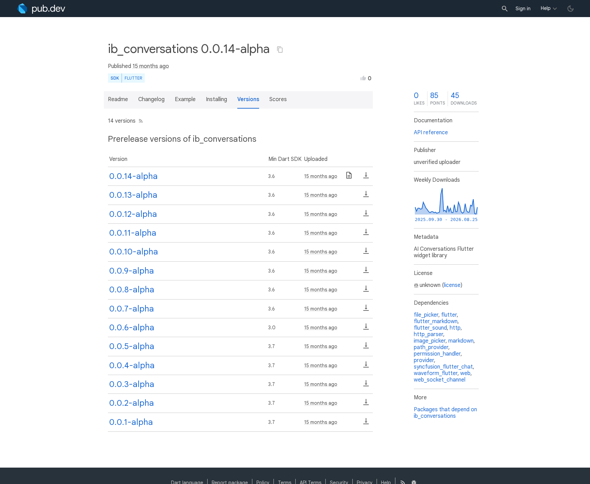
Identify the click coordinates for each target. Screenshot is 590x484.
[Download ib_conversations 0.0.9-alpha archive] (366, 272)
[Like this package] (363, 77)
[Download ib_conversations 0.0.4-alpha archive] (366, 367)
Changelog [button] (151, 99)
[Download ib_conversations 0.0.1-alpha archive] (366, 423)
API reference (431, 132)
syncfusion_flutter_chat (443, 366)
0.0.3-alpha (131, 384)
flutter (449, 315)
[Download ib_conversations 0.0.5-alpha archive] (366, 348)
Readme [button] (118, 99)
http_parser (428, 334)
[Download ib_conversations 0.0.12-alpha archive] (366, 215)
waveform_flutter (436, 373)
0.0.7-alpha (131, 309)
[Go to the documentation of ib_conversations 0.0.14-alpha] (349, 178)
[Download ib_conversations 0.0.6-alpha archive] (366, 329)
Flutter (133, 78)
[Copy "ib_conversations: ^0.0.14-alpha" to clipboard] (280, 49)
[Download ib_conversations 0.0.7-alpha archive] (366, 310)
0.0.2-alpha (131, 403)
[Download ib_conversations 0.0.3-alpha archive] (366, 386)
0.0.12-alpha (133, 214)
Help (546, 8)
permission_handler (437, 353)
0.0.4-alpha (132, 365)
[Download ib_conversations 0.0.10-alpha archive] (366, 253)
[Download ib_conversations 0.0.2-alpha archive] (366, 404)
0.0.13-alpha (133, 195)
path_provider (431, 347)
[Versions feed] (139, 120)
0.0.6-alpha (131, 327)
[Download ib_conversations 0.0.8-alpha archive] (366, 291)
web (465, 373)
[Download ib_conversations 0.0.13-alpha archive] (366, 196)
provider (424, 360)
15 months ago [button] (150, 66)
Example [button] (185, 99)
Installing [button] (216, 99)
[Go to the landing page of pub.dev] (41, 8)
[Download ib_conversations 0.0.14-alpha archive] (366, 178)
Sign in (523, 8)
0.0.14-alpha (133, 176)
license (452, 285)
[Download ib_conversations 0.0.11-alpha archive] (366, 234)
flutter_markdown (436, 321)
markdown (461, 340)
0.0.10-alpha (133, 252)
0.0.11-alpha (132, 233)
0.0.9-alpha (131, 271)
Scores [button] (278, 99)
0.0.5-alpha (131, 346)
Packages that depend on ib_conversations (445, 412)
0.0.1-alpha (131, 422)
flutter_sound (430, 327)
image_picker (430, 340)
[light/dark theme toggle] (570, 8)
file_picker (426, 315)
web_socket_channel (439, 379)
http (455, 327)
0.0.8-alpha (131, 290)
